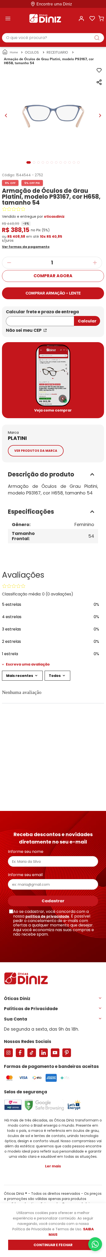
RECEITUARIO (57, 52)
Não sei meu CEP (24, 330)
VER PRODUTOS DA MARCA (35, 451)
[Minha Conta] (81, 18)
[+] (95, 263)
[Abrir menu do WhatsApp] (95, 1244)
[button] (32, 246)
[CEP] (40, 318)
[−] (9, 263)
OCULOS (32, 52)
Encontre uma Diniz (54, 4)
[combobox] (53, 38)
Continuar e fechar (53, 1244)
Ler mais (53, 1166)
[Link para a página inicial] (10, 52)
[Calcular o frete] (87, 321)
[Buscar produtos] (99, 37)
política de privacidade (47, 916)
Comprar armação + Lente (53, 293)
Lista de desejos (92, 18)
